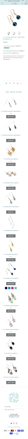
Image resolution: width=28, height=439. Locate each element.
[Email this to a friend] (21, 83)
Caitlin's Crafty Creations (15, 427)
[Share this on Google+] (17, 83)
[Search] (23, 3)
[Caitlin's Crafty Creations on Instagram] (16, 423)
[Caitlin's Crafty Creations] (14, 3)
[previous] (4, 18)
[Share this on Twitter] (6, 83)
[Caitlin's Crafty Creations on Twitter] (11, 423)
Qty (4, 69)
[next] (23, 18)
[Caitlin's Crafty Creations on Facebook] (14, 423)
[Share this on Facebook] (10, 83)
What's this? (17, 52)
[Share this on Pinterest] (13, 83)
